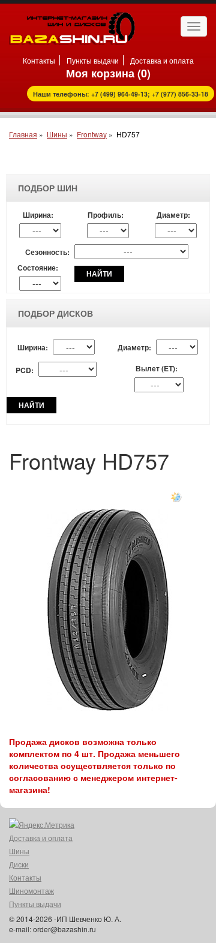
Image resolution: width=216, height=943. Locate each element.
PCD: (25, 370)
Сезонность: (47, 252)
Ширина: (38, 215)
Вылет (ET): (157, 369)
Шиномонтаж (31, 890)
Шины (57, 134)
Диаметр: (173, 215)
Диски (19, 864)
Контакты (39, 60)
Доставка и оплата (162, 60)
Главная (23, 134)
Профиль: (106, 215)
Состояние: (37, 268)
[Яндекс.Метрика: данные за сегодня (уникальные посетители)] (41, 824)
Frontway (92, 134)
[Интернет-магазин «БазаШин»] (72, 27)
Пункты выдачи (93, 60)
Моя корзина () (108, 73)
